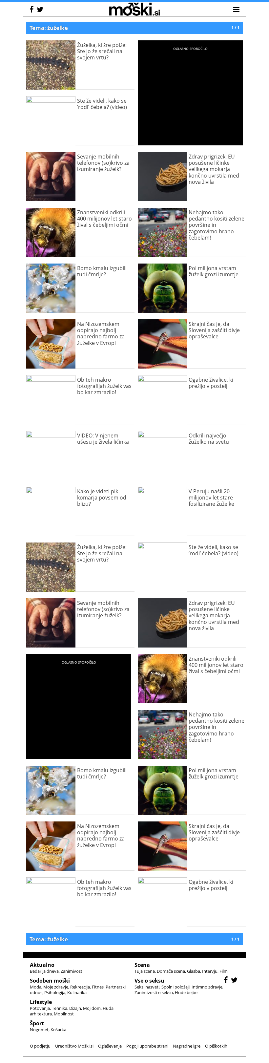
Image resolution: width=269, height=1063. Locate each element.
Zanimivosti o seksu (153, 992)
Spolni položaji (175, 987)
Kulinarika (77, 992)
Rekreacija (80, 987)
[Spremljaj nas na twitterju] (41, 10)
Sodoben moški (50, 980)
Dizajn (75, 1008)
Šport (37, 1023)
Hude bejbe (186, 992)
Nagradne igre (186, 1046)
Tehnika (59, 1008)
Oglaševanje (110, 1046)
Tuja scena (144, 971)
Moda (35, 987)
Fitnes (98, 987)
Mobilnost (64, 1014)
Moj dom (92, 1008)
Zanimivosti (72, 971)
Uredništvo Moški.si (74, 1046)
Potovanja (40, 1008)
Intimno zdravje (207, 987)
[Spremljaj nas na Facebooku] (32, 10)
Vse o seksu (149, 980)
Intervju (209, 971)
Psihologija (54, 992)
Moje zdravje (55, 987)
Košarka (58, 1029)
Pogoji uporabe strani (147, 1046)
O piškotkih (216, 1046)
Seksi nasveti (146, 987)
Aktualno (42, 964)
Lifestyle (41, 1002)
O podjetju (40, 1046)
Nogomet (39, 1029)
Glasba (193, 971)
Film (223, 971)
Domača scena (171, 971)
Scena (142, 964)
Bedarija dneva (44, 971)
